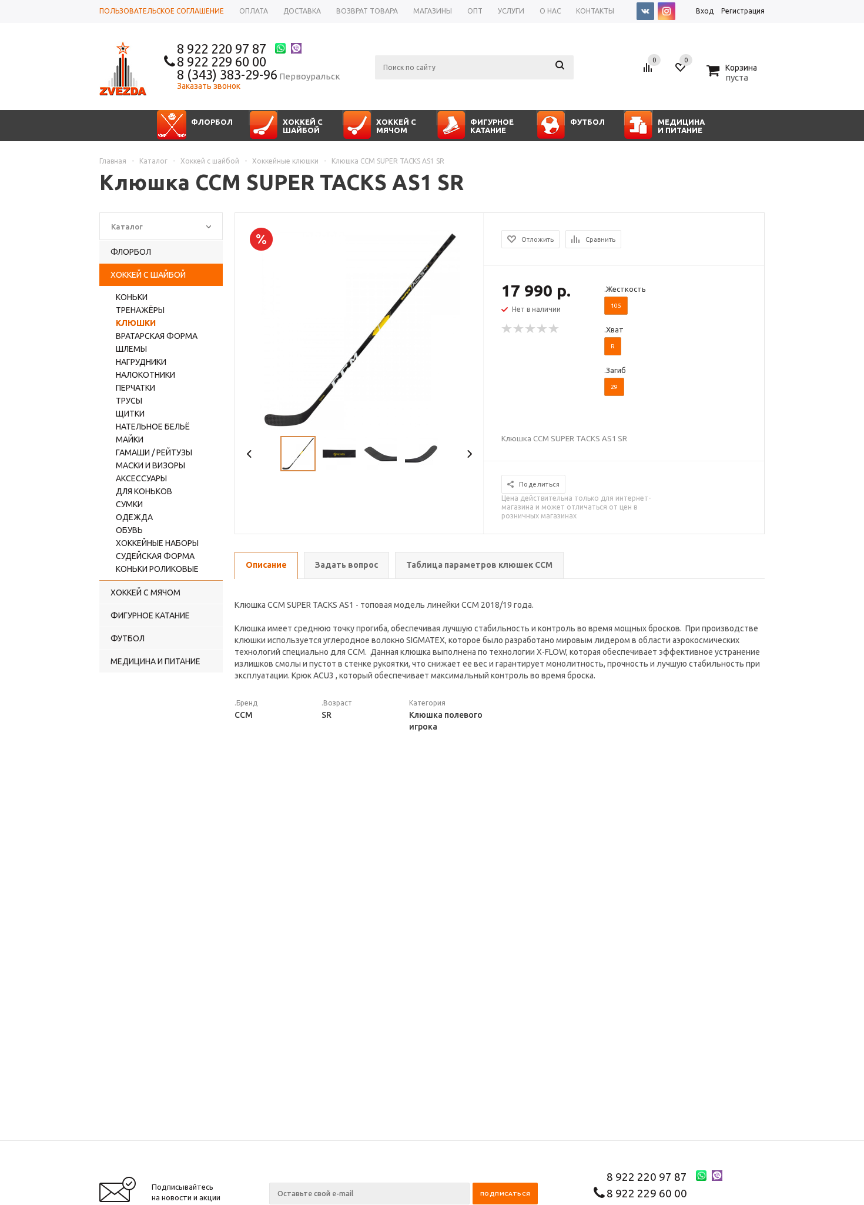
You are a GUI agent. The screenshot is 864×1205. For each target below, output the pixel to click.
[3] (531, 329)
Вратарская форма (156, 336)
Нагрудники (141, 362)
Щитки (130, 413)
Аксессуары (141, 478)
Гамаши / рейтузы (154, 452)
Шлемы (131, 349)
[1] (507, 329)
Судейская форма (155, 556)
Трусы (129, 400)
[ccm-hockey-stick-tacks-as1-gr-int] (360, 329)
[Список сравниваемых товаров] (649, 71)
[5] (554, 329)
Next (469, 453)
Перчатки (135, 387)
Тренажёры (140, 310)
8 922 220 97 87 (221, 48)
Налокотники (145, 375)
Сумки (129, 504)
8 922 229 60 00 (221, 61)
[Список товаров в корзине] (733, 75)
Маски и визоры (150, 465)
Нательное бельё (153, 426)
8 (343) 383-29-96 (227, 74)
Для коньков (144, 491)
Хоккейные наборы (157, 543)
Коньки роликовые (157, 569)
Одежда (134, 517)
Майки (129, 439)
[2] (519, 329)
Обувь (129, 530)
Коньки (132, 297)
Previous (249, 453)
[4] (542, 329)
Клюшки (136, 323)
